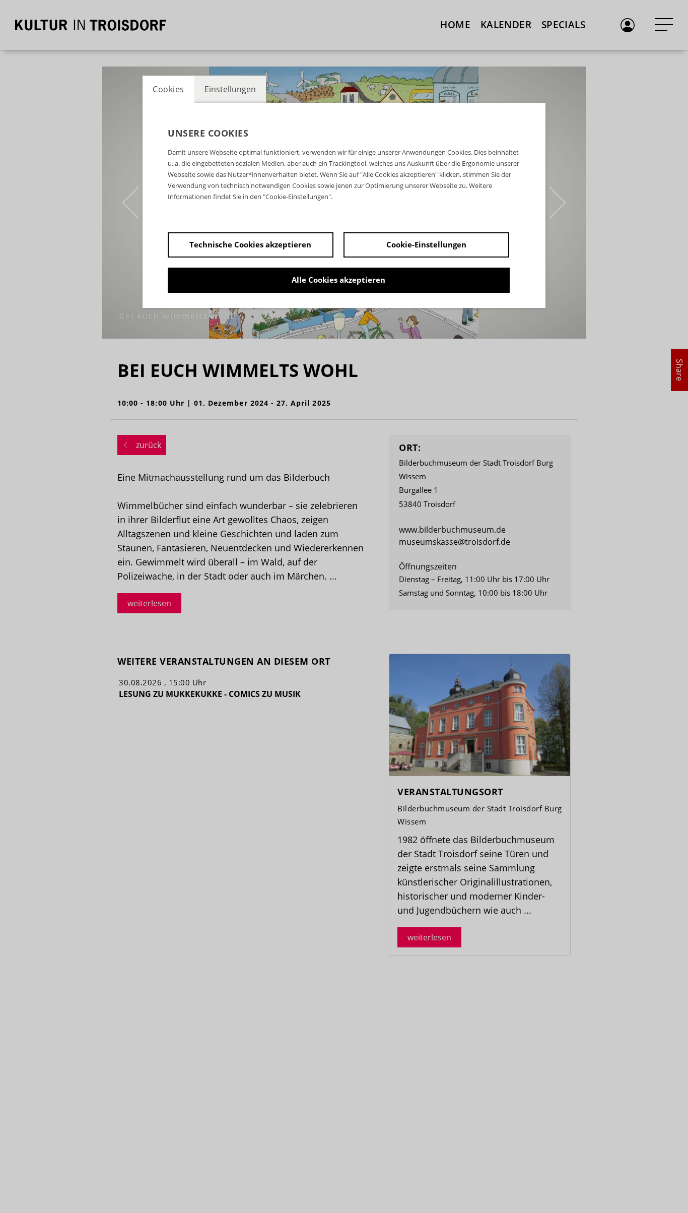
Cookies (168, 89)
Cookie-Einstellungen (426, 244)
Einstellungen (230, 89)
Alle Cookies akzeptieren (338, 280)
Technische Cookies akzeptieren (250, 244)
